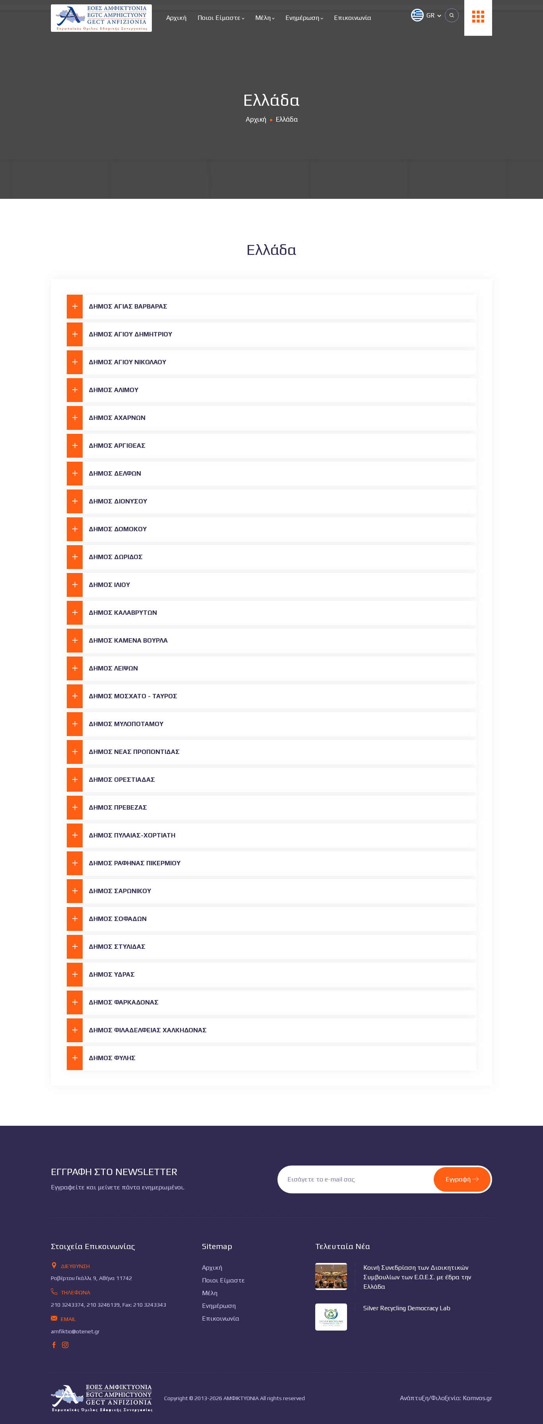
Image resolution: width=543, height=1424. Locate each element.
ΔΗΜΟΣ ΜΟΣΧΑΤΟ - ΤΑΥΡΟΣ (133, 696)
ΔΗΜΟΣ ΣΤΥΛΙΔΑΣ (117, 946)
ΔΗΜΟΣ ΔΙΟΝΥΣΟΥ (118, 501)
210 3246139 (103, 1305)
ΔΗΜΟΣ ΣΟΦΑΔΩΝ (118, 919)
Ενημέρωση (303, 17)
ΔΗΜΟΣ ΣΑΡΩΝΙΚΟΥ (120, 891)
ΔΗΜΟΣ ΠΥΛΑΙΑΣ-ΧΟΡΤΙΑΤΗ (132, 835)
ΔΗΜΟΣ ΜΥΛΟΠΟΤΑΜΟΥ (126, 724)
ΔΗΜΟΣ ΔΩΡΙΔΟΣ (116, 557)
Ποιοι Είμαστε (220, 17)
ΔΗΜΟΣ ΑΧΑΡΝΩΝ (117, 418)
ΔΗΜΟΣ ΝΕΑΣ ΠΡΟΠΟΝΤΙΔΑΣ (134, 752)
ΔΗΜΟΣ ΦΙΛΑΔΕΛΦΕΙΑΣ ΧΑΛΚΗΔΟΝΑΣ (148, 1030)
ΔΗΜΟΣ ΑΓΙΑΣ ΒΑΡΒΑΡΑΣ (128, 306)
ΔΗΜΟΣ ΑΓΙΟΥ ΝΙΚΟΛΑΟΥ (127, 362)
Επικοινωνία (352, 17)
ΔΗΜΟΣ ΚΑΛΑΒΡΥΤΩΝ (123, 612)
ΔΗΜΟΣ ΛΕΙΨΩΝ (113, 668)
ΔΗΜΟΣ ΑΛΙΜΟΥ (113, 390)
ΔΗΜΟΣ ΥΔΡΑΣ (112, 974)
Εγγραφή (459, 1179)
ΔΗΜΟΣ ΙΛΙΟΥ (109, 585)
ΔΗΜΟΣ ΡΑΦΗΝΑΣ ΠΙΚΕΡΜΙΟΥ (134, 863)
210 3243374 (67, 1305)
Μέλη (263, 17)
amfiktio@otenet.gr (75, 1331)
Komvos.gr (477, 1398)
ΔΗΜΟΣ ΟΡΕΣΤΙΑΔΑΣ (122, 779)
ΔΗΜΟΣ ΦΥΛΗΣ (112, 1058)
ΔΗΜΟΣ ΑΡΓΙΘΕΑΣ (117, 445)
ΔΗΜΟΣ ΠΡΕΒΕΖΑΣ (118, 807)
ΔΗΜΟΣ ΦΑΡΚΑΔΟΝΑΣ (124, 1002)
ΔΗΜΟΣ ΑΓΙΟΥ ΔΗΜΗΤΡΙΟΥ (130, 334)
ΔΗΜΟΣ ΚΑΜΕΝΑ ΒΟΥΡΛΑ (128, 640)
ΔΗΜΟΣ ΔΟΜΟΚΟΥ (118, 529)
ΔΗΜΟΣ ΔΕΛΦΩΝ (115, 473)
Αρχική (176, 17)
